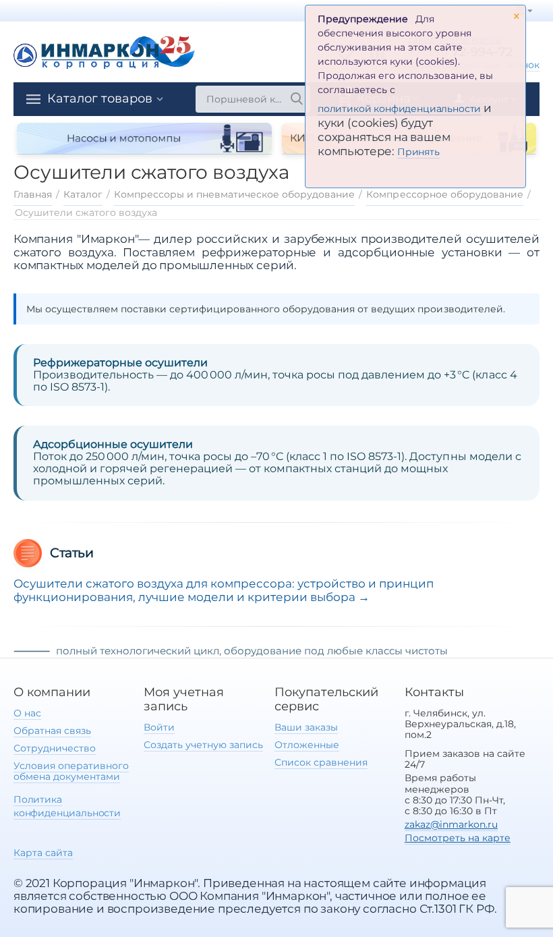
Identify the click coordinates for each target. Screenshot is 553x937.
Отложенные (306, 745)
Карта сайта (43, 853)
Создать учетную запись (203, 745)
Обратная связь (52, 731)
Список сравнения (321, 762)
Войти (159, 727)
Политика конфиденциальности (67, 805)
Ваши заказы (306, 727)
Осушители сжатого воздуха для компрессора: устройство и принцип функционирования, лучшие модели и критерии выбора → (223, 590)
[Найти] (296, 99)
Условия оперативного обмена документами (71, 771)
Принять (418, 152)
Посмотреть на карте (458, 838)
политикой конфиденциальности (399, 109)
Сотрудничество (54, 748)
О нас (27, 713)
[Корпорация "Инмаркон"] (104, 51)
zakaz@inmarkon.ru (451, 824)
